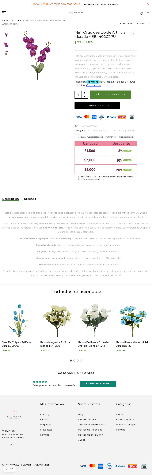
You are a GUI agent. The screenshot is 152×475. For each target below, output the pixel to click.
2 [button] (74, 361)
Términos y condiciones (91, 424)
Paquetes (45, 424)
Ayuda (81, 439)
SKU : (78, 126)
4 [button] (81, 361)
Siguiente (142, 23)
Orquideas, (104, 130)
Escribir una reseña (98, 383)
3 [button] (78, 361)
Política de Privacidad (90, 429)
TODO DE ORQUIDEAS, (122, 130)
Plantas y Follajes (125, 424)
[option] (6, 35)
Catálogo (45, 414)
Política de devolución (90, 434)
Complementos (125, 419)
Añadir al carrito (110, 94)
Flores (119, 414)
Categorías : (81, 130)
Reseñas (30, 199)
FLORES (17, 20)
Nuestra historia (87, 419)
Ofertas (44, 419)
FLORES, (93, 130)
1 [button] (71, 361)
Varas (77, 134)
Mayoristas (46, 429)
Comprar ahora (97, 105)
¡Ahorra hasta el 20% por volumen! (101, 4)
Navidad (44, 434)
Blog (81, 414)
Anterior (127, 23)
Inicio (5, 20)
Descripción (10, 199)
